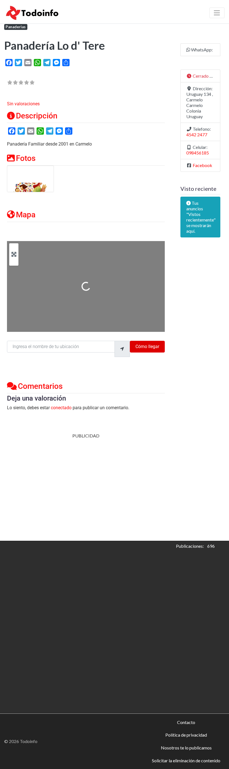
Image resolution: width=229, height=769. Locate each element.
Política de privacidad (186, 734)
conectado (61, 407)
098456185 (197, 152)
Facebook (202, 165)
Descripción (37, 115)
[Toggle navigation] (217, 13)
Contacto (186, 722)
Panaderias (16, 27)
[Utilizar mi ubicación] (122, 349)
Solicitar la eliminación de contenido (186, 760)
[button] (200, 76)
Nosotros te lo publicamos (186, 747)
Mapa (25, 214)
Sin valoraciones (23, 103)
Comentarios (40, 386)
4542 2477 (196, 134)
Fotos (25, 158)
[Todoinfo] (32, 12)
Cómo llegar (147, 346)
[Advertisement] (86, 478)
